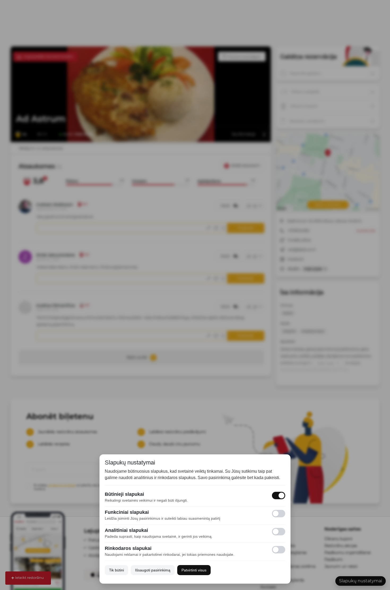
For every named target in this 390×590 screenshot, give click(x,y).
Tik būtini (116, 570)
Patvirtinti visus (193, 570)
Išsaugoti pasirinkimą (152, 570)
